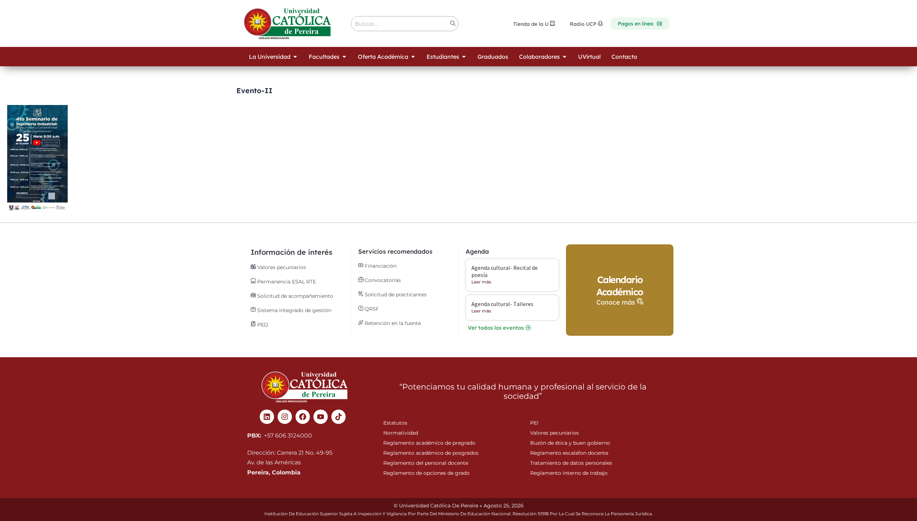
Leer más (481, 282)
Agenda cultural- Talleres (502, 303)
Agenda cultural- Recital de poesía (504, 271)
